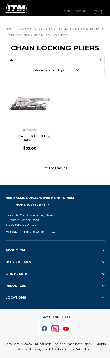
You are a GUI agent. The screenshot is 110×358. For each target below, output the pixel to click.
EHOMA (62, 29)
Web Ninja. (84, 349)
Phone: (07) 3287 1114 (31, 205)
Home (10, 29)
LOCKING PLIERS (17, 35)
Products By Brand (36, 29)
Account (80, 10)
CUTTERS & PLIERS (86, 29)
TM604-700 (30, 130)
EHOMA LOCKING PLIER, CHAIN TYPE (30, 138)
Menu (68, 10)
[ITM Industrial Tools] (16, 8)
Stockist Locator (97, 12)
